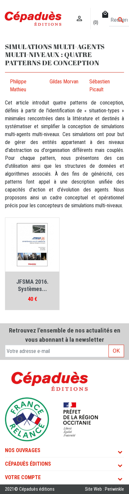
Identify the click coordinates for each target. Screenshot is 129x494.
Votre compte (23, 477)
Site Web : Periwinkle (104, 489)
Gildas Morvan (64, 81)
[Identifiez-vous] (79, 12)
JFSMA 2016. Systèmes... (32, 285)
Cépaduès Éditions (28, 464)
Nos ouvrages (22, 450)
